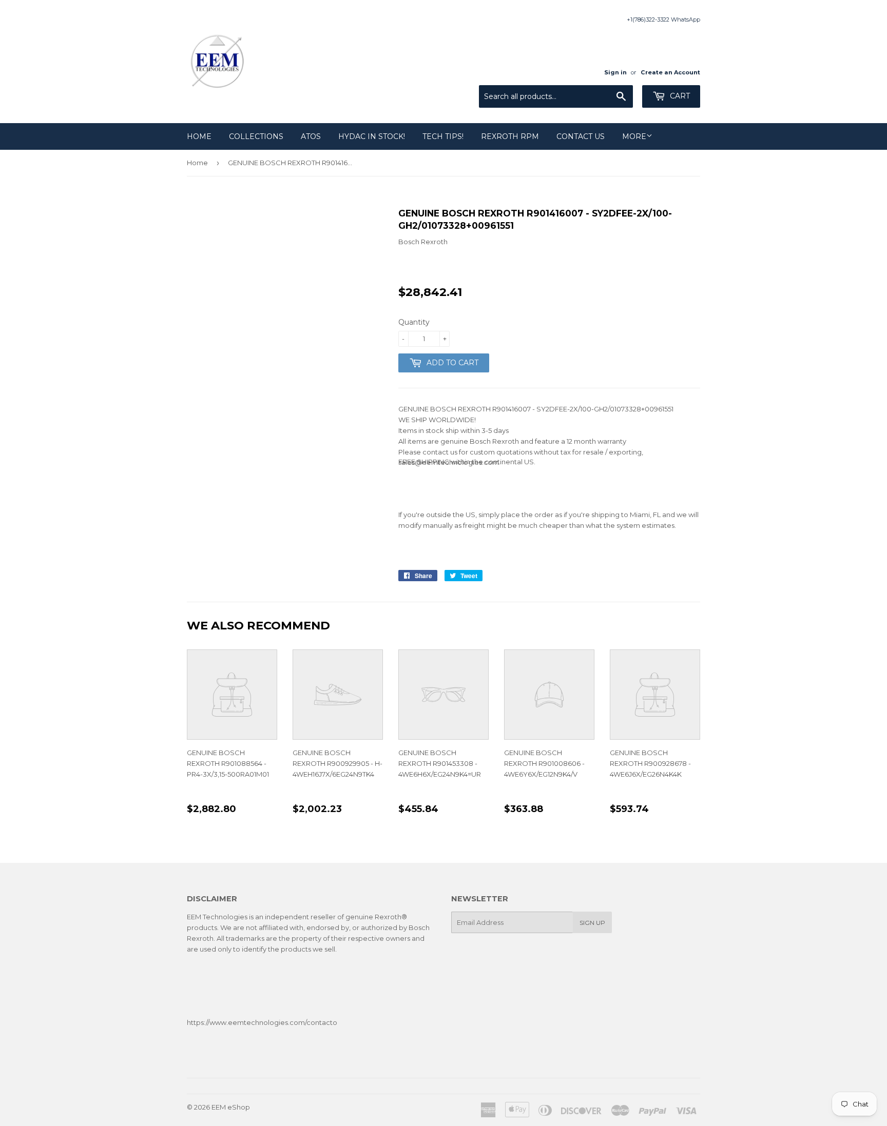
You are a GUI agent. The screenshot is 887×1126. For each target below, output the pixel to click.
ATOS (311, 136)
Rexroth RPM (510, 136)
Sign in (615, 72)
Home (199, 136)
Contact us (580, 136)
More (634, 136)
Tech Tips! (443, 136)
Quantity (414, 322)
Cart (679, 96)
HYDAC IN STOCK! (371, 136)
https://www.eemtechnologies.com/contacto (262, 1022)
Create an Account (670, 72)
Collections (256, 136)
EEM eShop (230, 1107)
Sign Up (592, 922)
